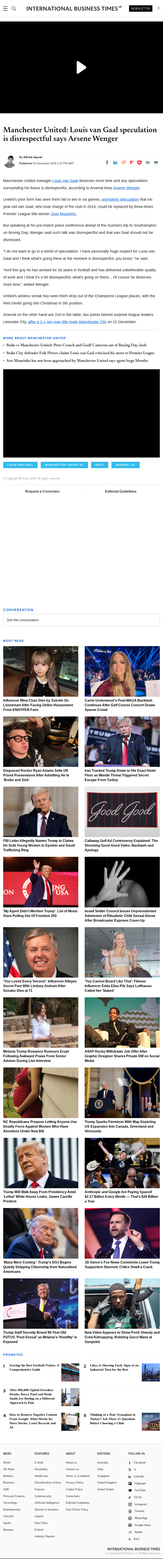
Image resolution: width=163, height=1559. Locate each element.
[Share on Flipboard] (132, 162)
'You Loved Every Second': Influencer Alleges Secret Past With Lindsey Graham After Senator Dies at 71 (40, 985)
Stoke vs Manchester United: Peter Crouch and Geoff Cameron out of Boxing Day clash (76, 345)
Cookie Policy (74, 1489)
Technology (10, 1502)
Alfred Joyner (32, 157)
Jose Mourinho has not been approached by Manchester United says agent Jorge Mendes (77, 361)
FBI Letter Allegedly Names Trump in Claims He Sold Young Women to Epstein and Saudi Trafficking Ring (39, 845)
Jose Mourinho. (64, 214)
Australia (102, 1462)
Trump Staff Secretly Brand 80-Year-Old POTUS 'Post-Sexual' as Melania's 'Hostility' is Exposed (40, 1337)
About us (71, 1462)
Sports (7, 1523)
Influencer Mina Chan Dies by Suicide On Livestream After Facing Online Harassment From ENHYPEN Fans (38, 705)
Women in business (47, 1509)
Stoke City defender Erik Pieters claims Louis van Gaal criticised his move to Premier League (80, 353)
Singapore (103, 1476)
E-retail (39, 1462)
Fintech (39, 1529)
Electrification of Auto (48, 1482)
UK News (9, 1469)
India (100, 1469)
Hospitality (41, 1469)
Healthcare (41, 1476)
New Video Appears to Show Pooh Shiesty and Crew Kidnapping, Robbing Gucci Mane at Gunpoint (122, 1337)
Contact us (72, 1469)
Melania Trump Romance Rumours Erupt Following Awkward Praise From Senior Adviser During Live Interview (36, 1056)
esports (39, 1516)
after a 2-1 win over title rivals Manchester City (67, 322)
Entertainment (11, 1509)
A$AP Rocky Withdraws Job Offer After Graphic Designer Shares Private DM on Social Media (122, 1056)
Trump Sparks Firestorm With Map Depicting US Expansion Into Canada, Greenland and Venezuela (120, 1126)
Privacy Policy (75, 1482)
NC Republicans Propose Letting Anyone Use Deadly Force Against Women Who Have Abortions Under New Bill (40, 1126)
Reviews (8, 1529)
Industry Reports (45, 1536)
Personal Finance (14, 1496)
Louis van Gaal (65, 181)
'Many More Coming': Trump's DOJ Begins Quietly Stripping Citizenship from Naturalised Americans (40, 1267)
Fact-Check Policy (77, 1509)
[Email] (148, 162)
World (6, 1462)
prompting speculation (120, 199)
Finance (39, 1489)
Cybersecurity (43, 1496)
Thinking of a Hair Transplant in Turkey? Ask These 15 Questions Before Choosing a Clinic (112, 1419)
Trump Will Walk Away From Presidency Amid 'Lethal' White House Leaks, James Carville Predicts (39, 1196)
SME (6, 1489)
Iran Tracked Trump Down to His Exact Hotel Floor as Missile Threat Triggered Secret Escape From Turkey (120, 775)
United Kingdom (107, 1482)
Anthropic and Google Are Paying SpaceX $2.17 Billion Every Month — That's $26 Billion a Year (121, 1196)
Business (9, 1482)
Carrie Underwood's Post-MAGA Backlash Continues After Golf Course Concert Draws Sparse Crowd (120, 705)
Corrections (73, 1496)
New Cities (41, 1523)
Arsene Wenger (126, 188)
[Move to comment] (156, 162)
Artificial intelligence (47, 1502)
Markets (8, 1476)
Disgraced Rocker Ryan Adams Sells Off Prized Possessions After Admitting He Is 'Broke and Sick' (36, 775)
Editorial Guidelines (120, 491)
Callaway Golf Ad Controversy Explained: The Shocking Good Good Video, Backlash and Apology (121, 845)
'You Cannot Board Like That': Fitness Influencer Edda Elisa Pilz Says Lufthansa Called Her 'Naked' (118, 985)
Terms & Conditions (78, 1476)
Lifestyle (8, 1516)
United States (105, 1489)
